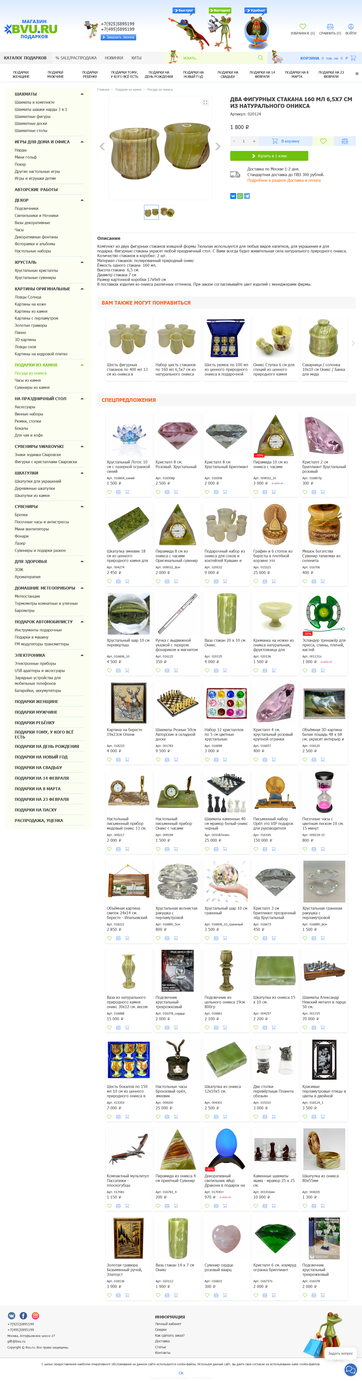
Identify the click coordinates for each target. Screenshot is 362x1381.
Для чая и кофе (29, 435)
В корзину (290, 141)
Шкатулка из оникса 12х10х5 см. (223, 1088)
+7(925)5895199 (20, 1324)
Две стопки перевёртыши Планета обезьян (273, 1091)
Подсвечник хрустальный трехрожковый (315, 1270)
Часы (19, 229)
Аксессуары (25, 406)
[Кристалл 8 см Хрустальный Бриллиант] (226, 436)
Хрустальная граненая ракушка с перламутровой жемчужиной (322, 915)
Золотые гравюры (31, 325)
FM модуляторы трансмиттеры (42, 643)
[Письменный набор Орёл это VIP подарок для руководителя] (275, 793)
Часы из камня (28, 380)
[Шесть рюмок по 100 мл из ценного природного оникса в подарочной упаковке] (226, 339)
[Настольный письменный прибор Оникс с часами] (177, 793)
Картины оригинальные (42, 288)
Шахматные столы (31, 130)
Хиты (136, 57)
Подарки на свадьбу (228, 74)
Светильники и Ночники (36, 215)
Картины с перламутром (36, 318)
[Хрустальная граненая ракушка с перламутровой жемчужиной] (324, 882)
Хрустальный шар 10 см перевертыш (128, 642)
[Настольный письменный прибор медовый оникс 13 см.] (129, 793)
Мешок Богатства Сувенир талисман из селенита (321, 556)
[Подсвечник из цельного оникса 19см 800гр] (226, 971)
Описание (108, 238)
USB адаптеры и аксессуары (40, 670)
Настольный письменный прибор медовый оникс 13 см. (127, 823)
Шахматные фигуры (32, 116)
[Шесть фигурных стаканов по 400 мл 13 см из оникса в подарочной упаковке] (129, 339)
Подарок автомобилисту (44, 621)
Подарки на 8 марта (297, 74)
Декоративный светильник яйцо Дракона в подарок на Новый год (225, 1182)
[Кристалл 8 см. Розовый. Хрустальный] (177, 436)
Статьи (160, 1347)
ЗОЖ (19, 569)
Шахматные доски (31, 123)
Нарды (21, 150)
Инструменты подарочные (38, 629)
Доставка (162, 1341)
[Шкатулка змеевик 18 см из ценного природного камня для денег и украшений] (129, 525)
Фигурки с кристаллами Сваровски (46, 461)
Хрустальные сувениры (35, 277)
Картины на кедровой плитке (41, 353)
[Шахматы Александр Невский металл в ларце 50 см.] (324, 971)
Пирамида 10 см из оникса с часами (270, 464)
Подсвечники (26, 208)
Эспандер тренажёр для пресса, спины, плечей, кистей (324, 645)
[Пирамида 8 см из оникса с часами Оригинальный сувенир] (177, 525)
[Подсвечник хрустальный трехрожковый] (324, 1239)
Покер (20, 164)
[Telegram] (247, 196)
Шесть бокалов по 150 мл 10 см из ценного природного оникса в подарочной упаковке (127, 1093)
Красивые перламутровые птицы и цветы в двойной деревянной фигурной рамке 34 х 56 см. (324, 1095)
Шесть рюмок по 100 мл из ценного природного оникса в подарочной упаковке (226, 371)
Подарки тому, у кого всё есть (124, 74)
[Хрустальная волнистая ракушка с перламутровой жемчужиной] (177, 882)
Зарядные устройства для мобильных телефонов (38, 680)
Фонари (22, 536)
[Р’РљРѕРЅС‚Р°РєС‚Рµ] (233, 196)
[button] (357, 74)
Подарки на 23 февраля (331, 74)
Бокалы (21, 428)
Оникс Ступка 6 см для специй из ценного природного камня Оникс (273, 371)
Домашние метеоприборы (45, 588)
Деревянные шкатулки (35, 488)
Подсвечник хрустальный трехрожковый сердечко (169, 1004)
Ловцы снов (25, 346)
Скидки (160, 1329)
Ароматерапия (27, 576)
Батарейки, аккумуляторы (38, 690)
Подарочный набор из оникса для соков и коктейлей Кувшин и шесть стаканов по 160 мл (225, 560)
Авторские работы (36, 189)
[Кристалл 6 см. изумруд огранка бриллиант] (275, 1239)
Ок (181, 1372)
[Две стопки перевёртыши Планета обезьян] (275, 1060)
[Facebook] (23, 1315)
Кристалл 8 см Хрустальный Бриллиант (226, 464)
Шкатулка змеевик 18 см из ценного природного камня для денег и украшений (127, 558)
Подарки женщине (21, 74)
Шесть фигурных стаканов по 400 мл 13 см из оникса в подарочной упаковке (127, 371)
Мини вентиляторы (32, 528)
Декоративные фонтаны (36, 236)
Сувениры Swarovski (39, 446)
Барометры (24, 610)
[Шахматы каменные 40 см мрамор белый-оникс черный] (226, 793)
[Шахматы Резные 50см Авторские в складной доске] (177, 703)
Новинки (114, 57)
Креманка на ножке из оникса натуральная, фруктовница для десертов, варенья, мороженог (273, 649)
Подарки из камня (36, 364)
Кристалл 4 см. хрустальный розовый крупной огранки (273, 734)
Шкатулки (26, 473)
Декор (22, 200)
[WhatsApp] (240, 196)
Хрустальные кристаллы (36, 270)
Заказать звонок (120, 37)
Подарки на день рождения (159, 74)
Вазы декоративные (32, 222)
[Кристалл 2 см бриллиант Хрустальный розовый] (324, 436)
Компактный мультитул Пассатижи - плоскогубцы (128, 1180)
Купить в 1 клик (272, 155)
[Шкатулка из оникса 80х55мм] (324, 1150)
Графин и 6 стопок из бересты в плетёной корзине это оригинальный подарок (274, 558)
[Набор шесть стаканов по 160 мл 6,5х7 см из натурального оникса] (177, 339)
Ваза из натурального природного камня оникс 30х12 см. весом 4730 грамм (127, 1004)
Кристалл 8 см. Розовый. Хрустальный (176, 464)
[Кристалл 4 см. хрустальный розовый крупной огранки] (275, 703)
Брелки (21, 514)
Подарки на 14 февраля (262, 74)
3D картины (25, 339)
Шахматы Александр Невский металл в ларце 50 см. (324, 1002)
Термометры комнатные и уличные (46, 603)
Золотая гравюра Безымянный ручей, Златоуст (124, 1270)
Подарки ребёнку (90, 74)
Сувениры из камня (32, 387)
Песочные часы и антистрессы (42, 521)
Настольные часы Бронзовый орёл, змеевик (171, 1091)
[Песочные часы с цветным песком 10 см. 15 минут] (324, 793)
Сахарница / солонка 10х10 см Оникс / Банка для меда (323, 369)
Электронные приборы (35, 663)
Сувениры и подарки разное (40, 550)
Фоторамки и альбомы (35, 243)
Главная (103, 89)
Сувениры (26, 506)
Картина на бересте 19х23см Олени (124, 732)
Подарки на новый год (193, 74)
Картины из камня (31, 311)
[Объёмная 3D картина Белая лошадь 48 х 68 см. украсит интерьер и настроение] (324, 703)
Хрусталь (25, 262)
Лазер (20, 543)
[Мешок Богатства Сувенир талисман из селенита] (324, 525)
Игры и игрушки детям (35, 178)
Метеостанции (27, 596)
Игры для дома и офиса (42, 141)
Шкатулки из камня (32, 495)
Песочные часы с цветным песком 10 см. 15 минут (323, 823)
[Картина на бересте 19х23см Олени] (129, 703)
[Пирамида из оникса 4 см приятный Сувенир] (177, 1150)
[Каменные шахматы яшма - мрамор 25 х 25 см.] (275, 1150)
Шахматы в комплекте (34, 102)
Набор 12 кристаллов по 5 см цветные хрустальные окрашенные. (224, 736)
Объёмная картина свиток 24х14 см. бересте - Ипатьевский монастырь (127, 915)
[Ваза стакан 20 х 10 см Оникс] (226, 614)
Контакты (162, 1352)
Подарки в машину (32, 637)
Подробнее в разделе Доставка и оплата (284, 180)
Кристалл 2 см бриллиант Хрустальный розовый (324, 467)
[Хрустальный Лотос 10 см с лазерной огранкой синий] (129, 436)
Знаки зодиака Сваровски (38, 454)
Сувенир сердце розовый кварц (219, 1267)
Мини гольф (26, 157)
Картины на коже (30, 304)
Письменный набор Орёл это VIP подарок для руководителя (273, 823)
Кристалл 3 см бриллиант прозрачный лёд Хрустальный (274, 913)
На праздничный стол (40, 398)
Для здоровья (31, 561)
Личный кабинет (168, 1324)
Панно (20, 332)
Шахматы (26, 94)
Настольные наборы (33, 250)
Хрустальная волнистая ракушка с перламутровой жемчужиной (176, 915)
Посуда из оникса (30, 373)
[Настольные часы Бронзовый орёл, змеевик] (177, 1060)
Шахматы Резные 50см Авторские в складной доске (176, 734)
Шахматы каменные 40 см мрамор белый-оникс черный (226, 823)
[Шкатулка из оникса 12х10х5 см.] (226, 1060)
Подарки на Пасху (36, 809)
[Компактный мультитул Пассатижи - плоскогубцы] (129, 1150)
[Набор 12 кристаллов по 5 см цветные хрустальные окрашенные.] (226, 703)
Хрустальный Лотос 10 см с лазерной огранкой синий (128, 467)
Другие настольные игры (37, 171)
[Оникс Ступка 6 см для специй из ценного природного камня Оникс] (275, 339)
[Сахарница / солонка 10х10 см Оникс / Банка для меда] (324, 339)
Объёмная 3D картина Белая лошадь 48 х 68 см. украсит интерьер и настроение (323, 736)
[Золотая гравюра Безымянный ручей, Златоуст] (129, 1239)
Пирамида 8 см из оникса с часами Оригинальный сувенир (177, 556)
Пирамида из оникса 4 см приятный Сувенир (176, 1178)
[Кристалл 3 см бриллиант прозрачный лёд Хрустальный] (275, 882)
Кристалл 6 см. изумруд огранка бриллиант (274, 1267)
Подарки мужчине (55, 74)
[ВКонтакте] (11, 1315)
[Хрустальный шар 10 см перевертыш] (129, 614)
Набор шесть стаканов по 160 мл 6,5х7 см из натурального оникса (176, 369)
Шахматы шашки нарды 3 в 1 (41, 109)
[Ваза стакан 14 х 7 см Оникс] (177, 1239)
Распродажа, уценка (39, 820)
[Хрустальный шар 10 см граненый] (226, 882)
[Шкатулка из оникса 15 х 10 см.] (275, 971)
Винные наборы (29, 413)
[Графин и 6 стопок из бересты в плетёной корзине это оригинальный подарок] (275, 525)
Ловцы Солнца (28, 297)
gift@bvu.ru (16, 1341)
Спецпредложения (129, 400)
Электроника (30, 655)
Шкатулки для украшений (38, 481)
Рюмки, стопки (28, 421)
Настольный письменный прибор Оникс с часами (174, 823)
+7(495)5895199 (20, 1330)
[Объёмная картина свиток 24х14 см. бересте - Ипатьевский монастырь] (129, 882)
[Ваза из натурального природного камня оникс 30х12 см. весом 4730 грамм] (129, 971)
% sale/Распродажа (76, 57)
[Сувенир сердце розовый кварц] (226, 1239)
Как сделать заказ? (170, 1335)
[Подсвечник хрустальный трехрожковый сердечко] (177, 971)
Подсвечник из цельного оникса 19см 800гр (225, 1002)
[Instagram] (35, 1315)
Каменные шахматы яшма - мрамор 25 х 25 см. (274, 1180)
